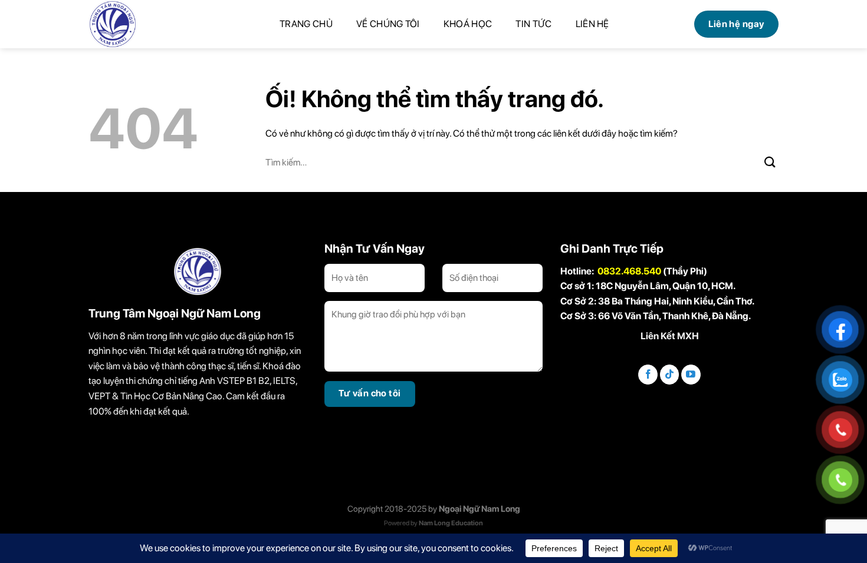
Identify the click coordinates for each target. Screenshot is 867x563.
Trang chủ (306, 23)
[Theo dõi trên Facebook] (648, 375)
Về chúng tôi (388, 23)
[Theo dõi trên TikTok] (669, 375)
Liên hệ (592, 23)
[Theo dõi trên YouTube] (691, 375)
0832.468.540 (629, 271)
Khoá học (468, 23)
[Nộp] (770, 162)
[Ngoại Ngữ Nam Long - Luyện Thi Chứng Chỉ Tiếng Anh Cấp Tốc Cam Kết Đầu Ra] (132, 24)
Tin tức (533, 23)
